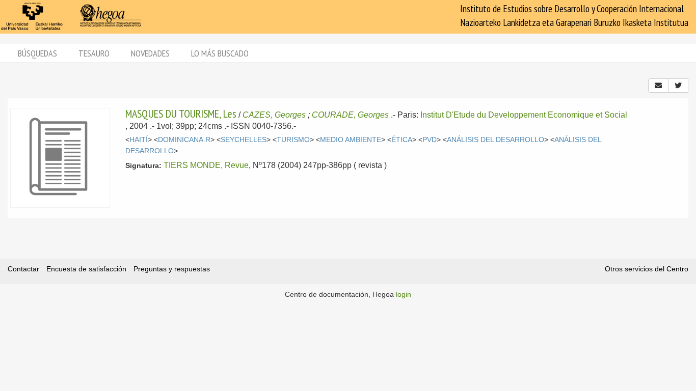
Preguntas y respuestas (171, 269)
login (403, 294)
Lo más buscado (220, 53)
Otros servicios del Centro (646, 269)
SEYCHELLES (243, 140)
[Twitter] (678, 85)
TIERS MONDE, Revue (206, 165)
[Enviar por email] (658, 85)
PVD (429, 140)
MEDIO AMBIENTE (350, 140)
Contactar (23, 269)
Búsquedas (37, 53)
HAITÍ (138, 140)
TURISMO (293, 140)
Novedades (150, 53)
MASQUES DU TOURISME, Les (180, 113)
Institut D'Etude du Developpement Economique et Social (523, 114)
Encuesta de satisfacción (86, 269)
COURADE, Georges (350, 114)
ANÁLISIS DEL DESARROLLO (495, 140)
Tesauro (94, 53)
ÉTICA (401, 140)
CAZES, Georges (274, 114)
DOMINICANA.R (184, 140)
